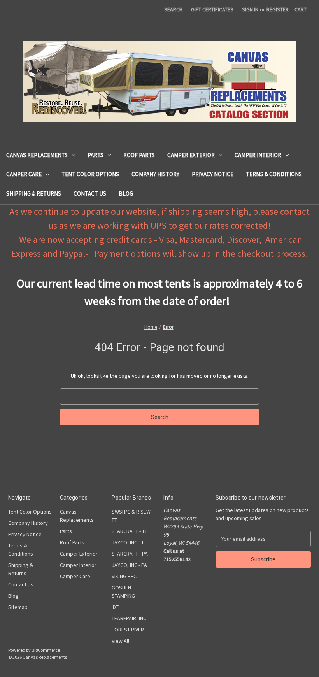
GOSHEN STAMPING (123, 591)
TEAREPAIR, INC (129, 618)
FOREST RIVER (128, 629)
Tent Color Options (90, 174)
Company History (155, 174)
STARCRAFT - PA (130, 553)
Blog (126, 193)
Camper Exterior (191, 155)
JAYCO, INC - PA (129, 564)
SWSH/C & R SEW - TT (132, 515)
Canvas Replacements (37, 155)
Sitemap (18, 606)
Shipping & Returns (33, 193)
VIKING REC (124, 576)
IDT (115, 606)
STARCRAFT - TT (129, 531)
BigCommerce (46, 650)
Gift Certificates (212, 9)
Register (277, 9)
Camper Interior (258, 155)
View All (120, 640)
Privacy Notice (212, 174)
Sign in (250, 9)
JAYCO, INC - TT (129, 542)
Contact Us (90, 193)
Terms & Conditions (274, 174)
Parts (95, 155)
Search (173, 9)
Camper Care (24, 174)
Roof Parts (139, 155)
